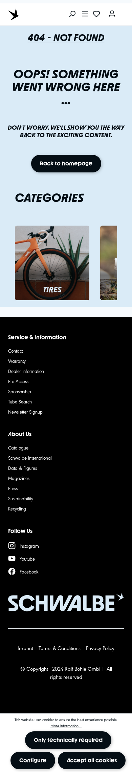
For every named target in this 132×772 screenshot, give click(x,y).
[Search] (72, 14)
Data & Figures (22, 467)
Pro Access (18, 381)
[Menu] (85, 14)
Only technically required (68, 740)
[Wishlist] (96, 14)
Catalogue (18, 447)
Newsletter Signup (25, 411)
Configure (32, 760)
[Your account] (112, 14)
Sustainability (20, 498)
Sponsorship (19, 391)
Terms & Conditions (60, 647)
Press (13, 488)
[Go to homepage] (38, 14)
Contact (15, 350)
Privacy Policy (100, 647)
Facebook (29, 571)
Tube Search (20, 401)
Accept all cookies (92, 760)
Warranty (17, 360)
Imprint (25, 647)
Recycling (17, 508)
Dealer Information (26, 371)
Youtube (27, 559)
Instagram (29, 546)
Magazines (18, 478)
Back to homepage (66, 163)
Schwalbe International (30, 457)
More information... (66, 725)
